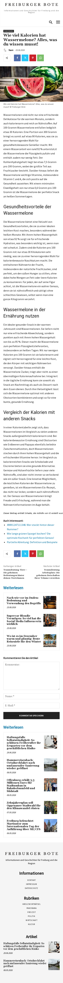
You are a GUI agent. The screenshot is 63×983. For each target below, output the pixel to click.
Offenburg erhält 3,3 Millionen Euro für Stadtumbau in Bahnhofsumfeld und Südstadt (21, 786)
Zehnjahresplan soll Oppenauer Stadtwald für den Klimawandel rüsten (24, 805)
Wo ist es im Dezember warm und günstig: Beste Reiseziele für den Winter (24, 639)
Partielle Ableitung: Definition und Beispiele (32, 542)
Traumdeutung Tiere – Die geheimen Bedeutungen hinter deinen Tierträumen (15, 574)
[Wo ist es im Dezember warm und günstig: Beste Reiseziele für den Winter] (49, 640)
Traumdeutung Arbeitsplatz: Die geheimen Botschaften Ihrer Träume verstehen (47, 574)
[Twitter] (25, 58)
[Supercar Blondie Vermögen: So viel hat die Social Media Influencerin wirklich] (49, 620)
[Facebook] (17, 58)
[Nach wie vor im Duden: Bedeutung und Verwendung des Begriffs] (49, 602)
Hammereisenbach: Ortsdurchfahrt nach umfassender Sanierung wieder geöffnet (23, 764)
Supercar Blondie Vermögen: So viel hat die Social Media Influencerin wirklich (24, 620)
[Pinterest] (32, 58)
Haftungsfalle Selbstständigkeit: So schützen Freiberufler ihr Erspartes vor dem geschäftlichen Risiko (24, 743)
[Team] (5, 50)
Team (10, 50)
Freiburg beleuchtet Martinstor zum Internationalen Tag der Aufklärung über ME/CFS (23, 825)
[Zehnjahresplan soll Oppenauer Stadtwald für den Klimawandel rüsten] (50, 807)
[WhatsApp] (40, 58)
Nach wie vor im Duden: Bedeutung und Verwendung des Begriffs (24, 600)
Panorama (8, 31)
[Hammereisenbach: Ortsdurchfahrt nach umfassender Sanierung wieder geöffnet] (50, 764)
